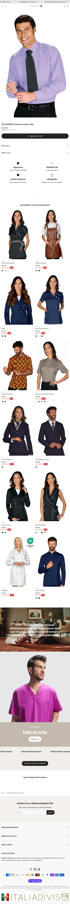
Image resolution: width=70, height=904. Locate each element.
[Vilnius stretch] (18, 496)
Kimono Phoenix (40, 525)
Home (3, 793)
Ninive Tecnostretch (42, 328)
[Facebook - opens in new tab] (31, 869)
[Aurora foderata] (18, 431)
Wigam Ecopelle (40, 263)
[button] (2, 6)
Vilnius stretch (6, 525)
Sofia (3, 328)
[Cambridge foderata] (52, 431)
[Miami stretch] (52, 562)
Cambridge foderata (42, 459)
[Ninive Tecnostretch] (52, 300)
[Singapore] (18, 562)
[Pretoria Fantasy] (18, 365)
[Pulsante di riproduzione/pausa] (3, 611)
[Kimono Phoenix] (52, 496)
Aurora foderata (6, 459)
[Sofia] (18, 300)
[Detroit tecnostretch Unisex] (52, 365)
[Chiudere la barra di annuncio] (68, 1)
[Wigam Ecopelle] (52, 234)
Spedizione (3, 129)
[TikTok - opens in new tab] (39, 869)
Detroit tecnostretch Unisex (44, 394)
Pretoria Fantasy (6, 394)
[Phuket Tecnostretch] (18, 234)
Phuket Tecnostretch (8, 263)
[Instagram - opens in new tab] (35, 869)
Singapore (4, 590)
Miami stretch (40, 590)
